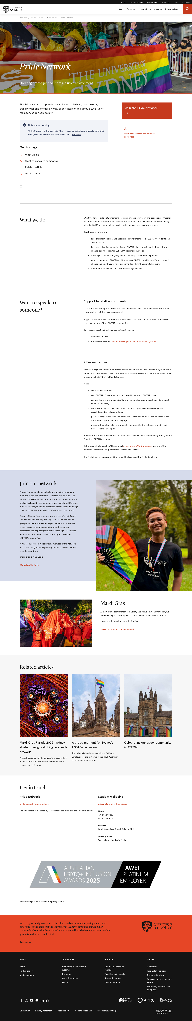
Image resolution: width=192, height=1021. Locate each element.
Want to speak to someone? (41, 161)
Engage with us (144, 9)
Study (121, 9)
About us (158, 9)
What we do (32, 154)
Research (131, 9)
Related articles (34, 167)
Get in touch (32, 173)
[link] (123, 2)
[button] (187, 9)
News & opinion (171, 9)
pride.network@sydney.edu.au (137, 446)
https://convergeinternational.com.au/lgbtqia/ (134, 341)
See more (76, 134)
